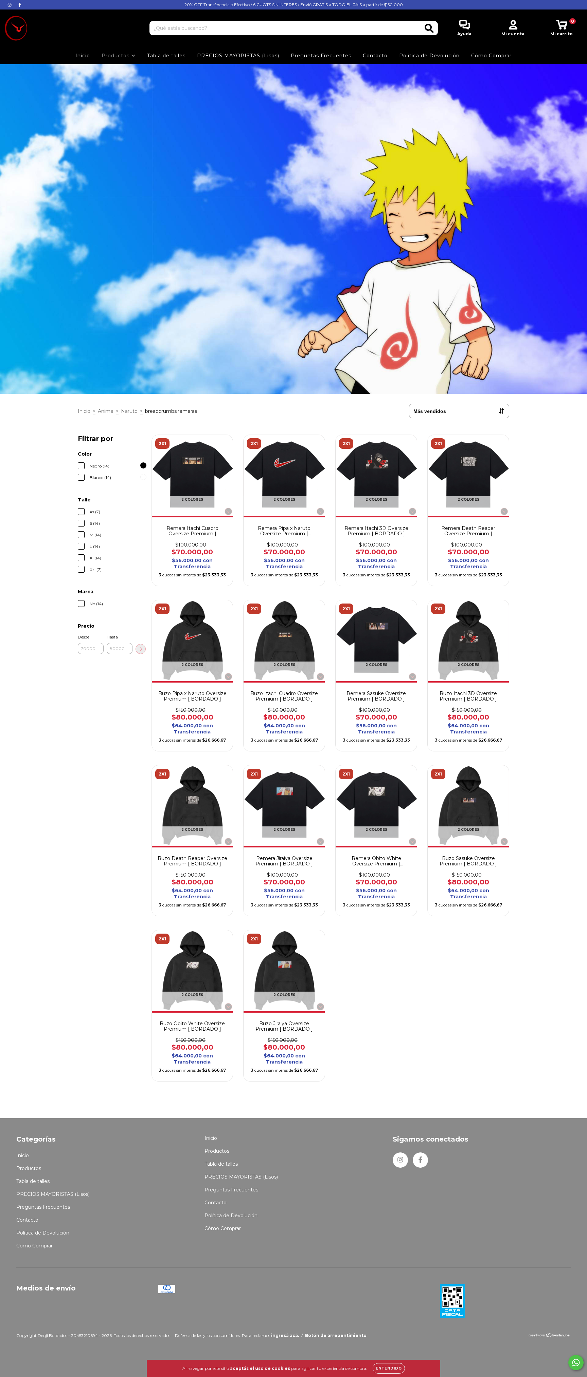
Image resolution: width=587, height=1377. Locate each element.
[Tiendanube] (549, 1336)
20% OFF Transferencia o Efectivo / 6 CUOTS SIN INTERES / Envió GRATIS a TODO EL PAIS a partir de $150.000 (293, 4)
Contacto (375, 56)
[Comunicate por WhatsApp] (576, 1362)
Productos (116, 56)
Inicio (82, 56)
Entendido (389, 1368)
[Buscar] (429, 28)
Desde (83, 636)
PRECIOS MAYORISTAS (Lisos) (238, 56)
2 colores (192, 499)
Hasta (112, 636)
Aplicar (141, 649)
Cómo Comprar (491, 56)
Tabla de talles (166, 56)
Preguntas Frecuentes (321, 56)
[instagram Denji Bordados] (10, 5)
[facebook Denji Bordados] (19, 5)
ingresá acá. (285, 1335)
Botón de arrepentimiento (336, 1335)
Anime (105, 411)
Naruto (129, 411)
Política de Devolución (429, 56)
